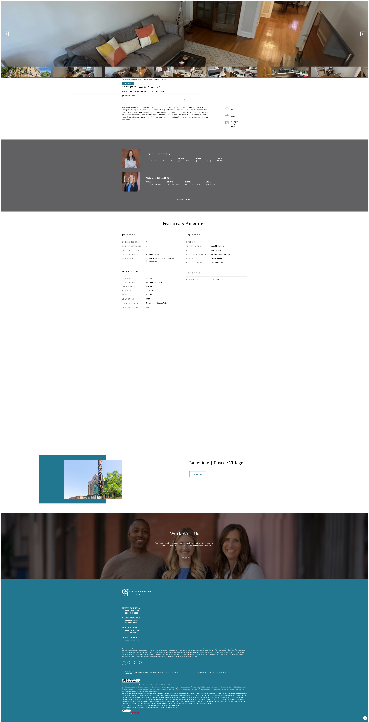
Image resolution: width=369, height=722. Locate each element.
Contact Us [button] (184, 558)
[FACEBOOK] (124, 663)
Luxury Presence (170, 672)
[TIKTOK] (140, 663)
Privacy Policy (219, 672)
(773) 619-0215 (184, 161)
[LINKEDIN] (134, 663)
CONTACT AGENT (184, 199)
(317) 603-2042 (173, 184)
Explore (198, 474)
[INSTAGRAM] (129, 663)
